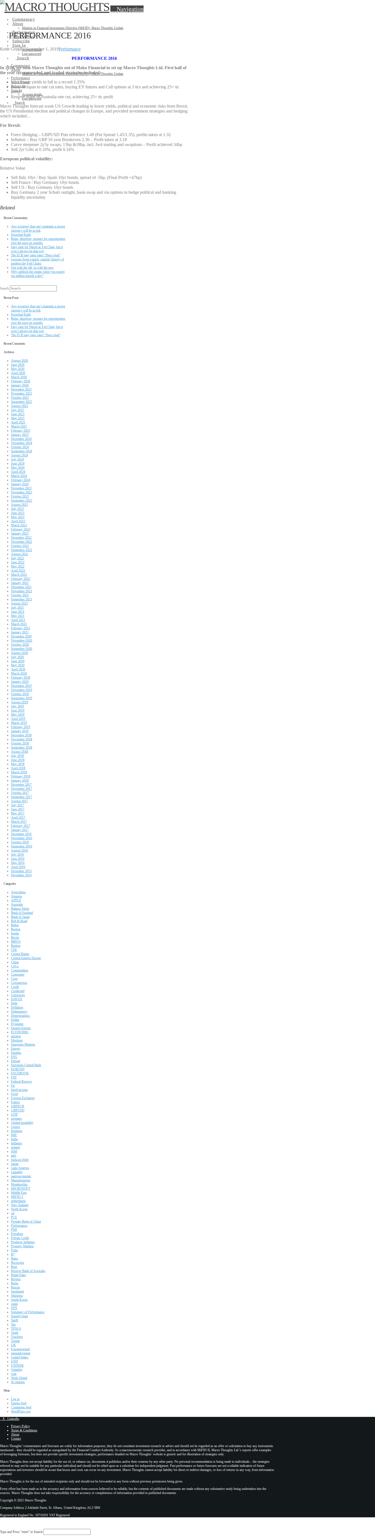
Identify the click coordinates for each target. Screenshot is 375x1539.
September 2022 (21, 550)
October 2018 (20, 743)
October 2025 (20, 398)
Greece (15, 1127)
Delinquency (19, 1011)
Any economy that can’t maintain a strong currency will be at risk (38, 228)
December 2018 (21, 735)
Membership (19, 1184)
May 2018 (17, 764)
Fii (13, 1086)
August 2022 (19, 554)
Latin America (20, 1168)
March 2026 (19, 377)
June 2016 (17, 859)
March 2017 (19, 822)
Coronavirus (19, 983)
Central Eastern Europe (26, 958)
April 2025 (18, 422)
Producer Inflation (23, 1242)
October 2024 (20, 447)
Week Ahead (19, 1378)
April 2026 (18, 373)
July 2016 (17, 854)
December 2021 (21, 587)
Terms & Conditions (24, 1430)
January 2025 (20, 435)
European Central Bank (26, 1065)
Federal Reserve (21, 1081)
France (15, 1102)
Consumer (17, 974)
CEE (14, 950)
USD (14, 1361)
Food (14, 1094)
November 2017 (21, 789)
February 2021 (20, 628)
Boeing (15, 929)
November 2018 (21, 739)
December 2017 (21, 785)
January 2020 (20, 682)
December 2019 (21, 686)
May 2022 (17, 566)
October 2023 (20, 496)
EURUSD (17, 1069)
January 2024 (20, 484)
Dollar (15, 1020)
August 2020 (19, 653)
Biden (15, 925)
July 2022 (17, 558)
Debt (14, 1003)
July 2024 (17, 459)
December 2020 (21, 636)
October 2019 (20, 694)
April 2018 (18, 768)
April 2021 (18, 620)
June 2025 (17, 414)
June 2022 (17, 562)
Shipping (17, 1296)
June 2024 (17, 463)
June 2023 (17, 513)
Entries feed (18, 1403)
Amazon (16, 896)
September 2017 (21, 797)
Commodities (19, 970)
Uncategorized (20, 1349)
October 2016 (20, 842)
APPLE (16, 900)
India (14, 1139)
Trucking (17, 1337)
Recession (17, 1263)
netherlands (18, 1201)
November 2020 (21, 640)
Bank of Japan (20, 917)
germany (16, 1118)
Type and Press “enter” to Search (21, 1532)
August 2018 (19, 752)
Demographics (20, 1016)
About (15, 1434)
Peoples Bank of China (26, 1221)
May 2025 (17, 418)
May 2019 (17, 715)
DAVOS (16, 999)
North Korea (19, 1209)
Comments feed (21, 1407)
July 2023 (17, 509)
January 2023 (20, 533)
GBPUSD (17, 1110)
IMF (14, 1135)
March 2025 (19, 426)
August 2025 (19, 406)
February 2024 (20, 480)
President (17, 1234)
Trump (15, 1341)
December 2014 (21, 875)
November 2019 (21, 690)
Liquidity (17, 1172)
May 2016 (17, 863)
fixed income (19, 1090)
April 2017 (18, 817)
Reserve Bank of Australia (28, 1271)
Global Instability (22, 1123)
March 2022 (19, 575)
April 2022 (18, 570)
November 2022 (21, 542)
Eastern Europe (21, 1028)
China (15, 962)
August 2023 (19, 505)
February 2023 (20, 529)
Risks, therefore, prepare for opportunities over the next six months (38, 241)
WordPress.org (20, 1411)
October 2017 (20, 793)
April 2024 (18, 472)
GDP (14, 1114)
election (16, 1036)
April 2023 (18, 521)
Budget (15, 946)
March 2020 (19, 673)
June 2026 (17, 365)
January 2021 (20, 632)
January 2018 (20, 780)
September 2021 (21, 599)
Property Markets (22, 1246)
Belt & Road (19, 921)
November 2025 (21, 393)
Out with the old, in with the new (32, 267)
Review (16, 1279)
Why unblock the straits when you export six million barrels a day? (38, 274)
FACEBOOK (20, 1073)
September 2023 (21, 500)
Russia (15, 1287)
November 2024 (21, 443)
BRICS (16, 941)
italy (13, 1156)
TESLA (16, 1328)
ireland (15, 1147)
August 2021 (19, 603)
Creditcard (17, 991)
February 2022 (20, 579)
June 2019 (17, 710)
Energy (15, 1049)
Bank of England (22, 913)
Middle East (19, 1193)
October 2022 (20, 546)
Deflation (17, 1007)
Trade (14, 1333)
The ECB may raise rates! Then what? (35, 255)
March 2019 (19, 723)
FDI (13, 1077)
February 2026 (20, 381)
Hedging (16, 1131)
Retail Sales (18, 1275)
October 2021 (20, 595)
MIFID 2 (17, 1197)
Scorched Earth (21, 235)
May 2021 (17, 616)
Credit (15, 987)
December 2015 (21, 871)
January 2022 (20, 583)
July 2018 (17, 756)
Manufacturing (20, 1180)
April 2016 (18, 867)
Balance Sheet (20, 909)
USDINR (17, 1365)
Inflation (16, 1143)
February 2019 (20, 727)
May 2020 (17, 665)
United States (19, 1357)
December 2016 (21, 834)
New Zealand (19, 1205)
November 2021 (21, 591)
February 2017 (20, 826)
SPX (14, 1308)
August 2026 (19, 361)
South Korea (19, 1300)
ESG (14, 1057)
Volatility (17, 1370)
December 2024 (21, 439)
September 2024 (21, 451)
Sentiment (17, 1291)
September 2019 (21, 698)
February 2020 (20, 677)
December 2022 (21, 538)
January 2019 (20, 731)
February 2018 (20, 776)
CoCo (15, 966)
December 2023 (21, 488)
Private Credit (20, 1238)
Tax (13, 1324)
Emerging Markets (23, 1044)
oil (12, 1213)
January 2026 (20, 385)
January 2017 (20, 830)
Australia (17, 904)
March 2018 (19, 772)
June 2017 (17, 809)
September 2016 (21, 846)
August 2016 (19, 850)
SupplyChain (19, 1316)
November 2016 (21, 838)
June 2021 (17, 612)
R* (13, 1254)
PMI (14, 1230)
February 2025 (20, 431)
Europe (15, 1061)
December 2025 (21, 389)
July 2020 (17, 657)
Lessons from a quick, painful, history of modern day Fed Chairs (37, 261)
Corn (14, 979)
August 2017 (19, 801)
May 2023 (17, 517)
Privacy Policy (20, 1426)
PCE (14, 1217)
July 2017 (17, 805)
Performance (70, 49)
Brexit (15, 937)
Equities (16, 1053)
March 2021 (19, 624)
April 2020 (18, 669)
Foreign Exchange (23, 1098)
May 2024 (17, 468)
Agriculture (18, 892)
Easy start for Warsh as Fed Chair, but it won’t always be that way (37, 249)
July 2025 (17, 410)
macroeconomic (21, 1176)
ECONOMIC (20, 1032)
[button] (127, 8)
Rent (14, 1267)
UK (13, 1345)
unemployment (20, 1353)
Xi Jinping (18, 1382)
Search (4, 288)
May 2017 (17, 813)
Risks (14, 1283)
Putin (14, 1250)
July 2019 (17, 706)
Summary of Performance (27, 1312)
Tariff (14, 1320)
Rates (14, 1258)
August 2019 (19, 702)
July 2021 (17, 608)
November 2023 (21, 492)
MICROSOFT (20, 1188)
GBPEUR (17, 1106)
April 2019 (18, 719)
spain (14, 1304)
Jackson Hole (20, 1160)
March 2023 (19, 525)
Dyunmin (17, 1024)
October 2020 (20, 645)
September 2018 (21, 747)
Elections (17, 1040)
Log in (15, 1399)
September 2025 (21, 402)
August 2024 (19, 455)
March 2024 (19, 476)
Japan (14, 1164)
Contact (16, 1438)
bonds (15, 933)
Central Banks (20, 954)
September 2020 (21, 649)
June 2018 (17, 760)
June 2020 (17, 661)
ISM (14, 1151)
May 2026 (17, 369)
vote (13, 1374)
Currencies (18, 995)
